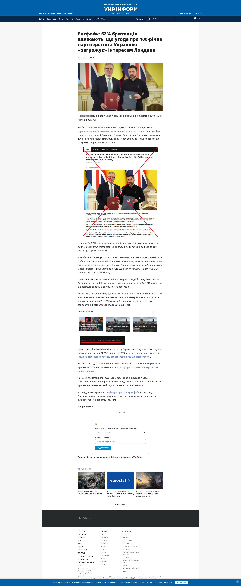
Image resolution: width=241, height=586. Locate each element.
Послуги (42, 13)
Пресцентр (61, 13)
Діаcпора (104, 561)
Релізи (80, 566)
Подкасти (82, 531)
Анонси (71, 13)
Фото (80, 540)
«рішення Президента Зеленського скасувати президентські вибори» (114, 357)
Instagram (125, 457)
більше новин (120, 505)
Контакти (140, 19)
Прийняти (181, 582)
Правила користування (131, 546)
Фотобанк (51, 13)
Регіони (69, 19)
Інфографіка (83, 550)
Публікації (82, 534)
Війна (41, 19)
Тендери (126, 549)
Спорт (89, 19)
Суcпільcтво (105, 555)
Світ (61, 19)
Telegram (115, 457)
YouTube (137, 457)
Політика (104, 540)
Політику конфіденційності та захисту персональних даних (148, 582)
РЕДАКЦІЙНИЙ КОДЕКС (131, 568)
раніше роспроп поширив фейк (122, 392)
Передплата (127, 540)
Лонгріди (81, 553)
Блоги (80, 547)
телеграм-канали (97, 127)
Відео (80, 544)
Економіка (51, 19)
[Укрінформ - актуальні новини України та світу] (120, 8)
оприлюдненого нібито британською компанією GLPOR (107, 131)
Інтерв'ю (81, 537)
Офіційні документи (86, 562)
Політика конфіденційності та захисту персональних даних (131, 559)
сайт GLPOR (91, 279)
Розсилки (126, 571)
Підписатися (103, 448)
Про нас (126, 534)
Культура (80, 19)
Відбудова (104, 537)
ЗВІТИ (125, 565)
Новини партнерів (85, 556)
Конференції (83, 559)
